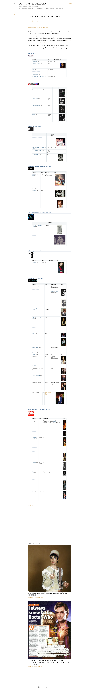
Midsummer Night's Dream (34, 477)
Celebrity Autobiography (36, 375)
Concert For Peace (35, 347)
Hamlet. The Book (38, 8)
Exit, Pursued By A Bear (32, 3)
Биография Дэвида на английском (38, 21)
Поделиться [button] (16, 14)
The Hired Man (34, 61)
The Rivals (34, 462)
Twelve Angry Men (35, 74)
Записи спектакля (48, 392)
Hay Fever (34, 190)
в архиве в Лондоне (54, 291)
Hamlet (33, 491)
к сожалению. (47, 395)
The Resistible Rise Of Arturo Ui (37, 89)
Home (20, 8)
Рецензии (46, 8)
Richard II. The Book (27, 8)
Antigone (33, 114)
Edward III (34, 327)
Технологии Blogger (44, 687)
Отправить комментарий (38, 597)
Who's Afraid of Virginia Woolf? (37, 137)
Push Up (33, 333)
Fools (33, 69)
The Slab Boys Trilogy (35, 286)
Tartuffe (33, 138)
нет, (45, 393)
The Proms (34, 352)
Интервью (53, 8)
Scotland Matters (35, 98)
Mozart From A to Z (35, 72)
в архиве (54, 421)
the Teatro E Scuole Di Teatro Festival (38, 76)
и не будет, (46, 394)
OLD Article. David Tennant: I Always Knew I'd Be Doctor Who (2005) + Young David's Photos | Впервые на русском (49, 662)
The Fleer (33, 354)
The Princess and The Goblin (36, 150)
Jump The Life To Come (36, 105)
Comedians (34, 262)
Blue (33, 297)
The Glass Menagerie (35, 154)
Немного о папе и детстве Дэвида (38, 27)
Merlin (33, 188)
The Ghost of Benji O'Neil (36, 63)
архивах (51, 47)
